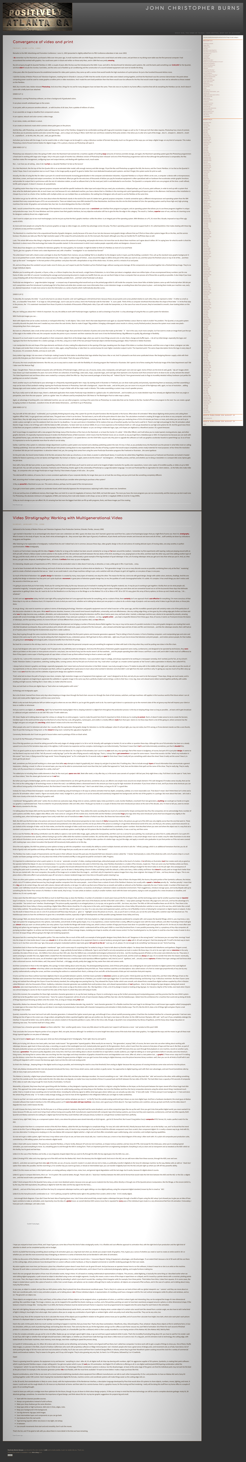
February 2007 (206, 268)
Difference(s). (206, 83)
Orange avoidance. (207, 104)
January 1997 (206, 384)
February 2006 (206, 284)
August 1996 (206, 387)
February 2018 (206, 180)
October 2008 (206, 235)
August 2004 (206, 309)
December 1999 (207, 345)
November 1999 (207, 347)
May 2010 (205, 210)
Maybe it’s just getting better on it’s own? (213, 61)
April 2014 (205, 188)
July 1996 (205, 389)
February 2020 (206, 154)
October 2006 (206, 273)
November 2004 (207, 304)
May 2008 (205, 243)
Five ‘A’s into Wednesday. (209, 65)
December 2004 (207, 302)
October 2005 (206, 291)
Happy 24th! (206, 45)
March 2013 (206, 192)
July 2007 (205, 259)
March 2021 (206, 134)
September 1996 (207, 385)
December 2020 (207, 137)
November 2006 (207, 271)
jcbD (46, 1450)
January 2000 (206, 344)
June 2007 (205, 261)
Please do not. (206, 90)
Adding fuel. (207, 418)
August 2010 (206, 208)
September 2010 (207, 207)
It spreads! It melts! (207, 113)
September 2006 (207, 274)
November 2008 (207, 233)
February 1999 (206, 362)
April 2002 (205, 329)
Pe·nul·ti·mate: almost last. (209, 108)
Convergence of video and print (43, 42)
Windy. (205, 88)
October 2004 (206, 306)
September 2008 (207, 236)
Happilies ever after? (208, 60)
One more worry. (207, 53)
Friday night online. (208, 81)
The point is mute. (207, 109)
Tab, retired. (206, 114)
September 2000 (207, 336)
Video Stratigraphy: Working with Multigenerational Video (67, 518)
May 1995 (205, 408)
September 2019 (207, 160)
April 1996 (205, 392)
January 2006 (206, 286)
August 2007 (206, 258)
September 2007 (207, 256)
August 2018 (206, 172)
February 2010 (206, 215)
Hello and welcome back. (209, 76)
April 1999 (205, 359)
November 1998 (207, 367)
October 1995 (206, 400)
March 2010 (206, 213)
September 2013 (207, 190)
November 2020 (207, 139)
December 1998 (207, 365)
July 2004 (205, 311)
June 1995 (205, 407)
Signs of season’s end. (208, 111)
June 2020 (205, 147)
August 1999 (206, 352)
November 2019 (207, 159)
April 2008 (205, 245)
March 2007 (206, 266)
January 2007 (206, 269)
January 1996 (206, 395)
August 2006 (206, 276)
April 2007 (205, 264)
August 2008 (206, 238)
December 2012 (207, 193)
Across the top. (207, 106)
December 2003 (207, 321)
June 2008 (205, 241)
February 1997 (206, 382)
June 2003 (205, 326)
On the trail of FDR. (207, 96)
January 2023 (206, 129)
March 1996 (206, 393)
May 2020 (205, 149)
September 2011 (207, 200)
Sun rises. (205, 48)
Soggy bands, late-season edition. (211, 94)
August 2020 (206, 144)
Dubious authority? (208, 66)
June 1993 (205, 410)
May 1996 (205, 390)
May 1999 (205, 357)
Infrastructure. (206, 47)
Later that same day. (208, 85)
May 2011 (205, 202)
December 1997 (207, 374)
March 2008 (206, 246)
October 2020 (206, 140)
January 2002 (206, 332)
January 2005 (206, 301)
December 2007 (207, 251)
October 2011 (206, 198)
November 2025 (207, 122)
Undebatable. (206, 116)
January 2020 (206, 155)
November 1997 (207, 375)
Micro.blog (35, 1452)
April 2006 (205, 281)
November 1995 (207, 398)
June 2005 (205, 298)
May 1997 (205, 379)
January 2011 (206, 205)
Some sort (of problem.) (209, 63)
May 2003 (205, 327)
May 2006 (205, 279)
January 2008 (206, 250)
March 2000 (206, 340)
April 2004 (205, 316)
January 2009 (206, 230)
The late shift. (206, 86)
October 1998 (206, 369)
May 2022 (205, 130)
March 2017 (206, 187)
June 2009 (205, 225)
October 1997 (206, 377)
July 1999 (205, 354)
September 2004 (207, 307)
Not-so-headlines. (207, 73)
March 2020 (206, 152)
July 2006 (205, 278)
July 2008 (205, 240)
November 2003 (207, 322)
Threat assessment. (208, 99)
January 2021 (206, 135)
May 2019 (205, 162)
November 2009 (207, 220)
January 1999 (206, 364)
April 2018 (205, 177)
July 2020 (205, 145)
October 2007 (206, 255)
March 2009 (206, 228)
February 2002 (206, 331)
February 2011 (206, 203)
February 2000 (206, 342)
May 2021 (205, 132)
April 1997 (205, 380)
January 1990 (206, 412)
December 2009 (207, 218)
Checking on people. (208, 43)
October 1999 (206, 349)
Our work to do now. (208, 103)
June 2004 (205, 312)
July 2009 (205, 223)
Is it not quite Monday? (208, 70)
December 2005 (207, 288)
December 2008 (207, 231)
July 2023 (205, 127)
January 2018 (206, 182)
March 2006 (206, 283)
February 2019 (206, 163)
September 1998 (207, 370)
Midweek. (205, 68)
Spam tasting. (206, 98)
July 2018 (205, 173)
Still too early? (206, 58)
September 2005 (207, 293)
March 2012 (206, 195)
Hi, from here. (206, 55)
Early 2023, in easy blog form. (210, 51)
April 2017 (205, 185)
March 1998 (206, 372)
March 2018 (206, 178)
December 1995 (207, 397)
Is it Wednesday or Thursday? (210, 75)
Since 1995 (179, 33)
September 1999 (207, 350)
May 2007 (205, 263)
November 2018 (207, 167)
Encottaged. (206, 56)
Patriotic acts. (206, 93)
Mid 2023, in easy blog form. (210, 50)
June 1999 (205, 355)
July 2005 (205, 296)
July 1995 (205, 405)
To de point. (206, 101)
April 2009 (205, 226)
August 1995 (206, 403)
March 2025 (206, 124)
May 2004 (205, 314)
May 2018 (205, 175)
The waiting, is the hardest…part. (211, 91)
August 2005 (206, 294)
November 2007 (207, 253)
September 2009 (207, 221)
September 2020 (207, 142)
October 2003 (206, 324)
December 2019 (207, 157)
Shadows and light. (208, 78)
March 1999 (206, 360)
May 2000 (205, 339)
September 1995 (207, 402)
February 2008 (206, 248)
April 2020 (205, 150)
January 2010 (206, 216)
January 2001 (206, 334)
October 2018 (206, 168)
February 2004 (206, 319)
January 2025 (206, 125)
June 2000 (205, 337)
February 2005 (206, 299)
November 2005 (207, 289)
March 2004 (206, 317)
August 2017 (206, 183)
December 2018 (207, 165)
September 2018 (207, 170)
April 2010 (205, 212)
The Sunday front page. (209, 80)
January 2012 (206, 197)
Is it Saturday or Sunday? (209, 71)
